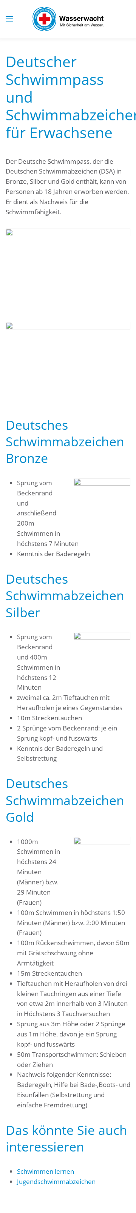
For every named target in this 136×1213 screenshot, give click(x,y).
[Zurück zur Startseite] (68, 19)
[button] (9, 19)
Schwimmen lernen (45, 1171)
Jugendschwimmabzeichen (56, 1181)
